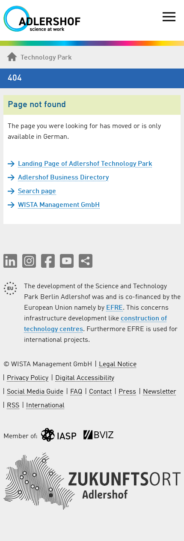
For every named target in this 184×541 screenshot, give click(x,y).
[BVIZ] (98, 436)
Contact (100, 392)
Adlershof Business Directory (63, 177)
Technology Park (46, 57)
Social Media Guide (35, 392)
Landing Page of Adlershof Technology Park (85, 164)
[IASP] (59, 436)
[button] (10, 260)
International (45, 405)
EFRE (114, 308)
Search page (37, 191)
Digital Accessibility (84, 378)
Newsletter (159, 392)
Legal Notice (118, 364)
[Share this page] (85, 260)
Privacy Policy (27, 378)
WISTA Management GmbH (59, 205)
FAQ (76, 392)
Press (127, 392)
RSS (13, 405)
